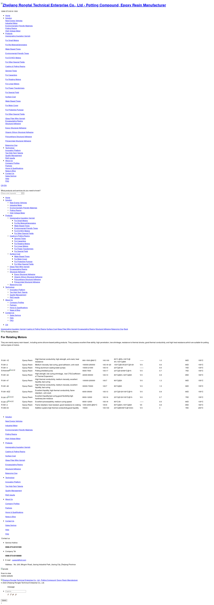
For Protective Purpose (14, 109)
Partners (8, 165)
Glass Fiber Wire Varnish (15, 118)
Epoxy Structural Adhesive (15, 128)
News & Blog (10, 171)
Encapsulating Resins (14, 121)
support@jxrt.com (19, 560)
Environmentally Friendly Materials (19, 25)
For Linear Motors (12, 83)
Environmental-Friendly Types (17, 53)
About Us (9, 160)
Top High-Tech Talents (14, 153)
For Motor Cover (11, 105)
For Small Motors (12, 40)
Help (7, 178)
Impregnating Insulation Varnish (17, 36)
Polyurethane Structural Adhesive (18, 136)
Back (126, 329)
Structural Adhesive (13, 123)
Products (8, 33)
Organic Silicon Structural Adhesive (19, 132)
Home (7, 15)
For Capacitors (11, 75)
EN (5, 185)
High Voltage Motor (13, 31)
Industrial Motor (11, 23)
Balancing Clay (11, 145)
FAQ (7, 181)
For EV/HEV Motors (13, 57)
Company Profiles (12, 163)
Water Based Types (13, 49)
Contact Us (9, 173)
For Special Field (12, 92)
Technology (9, 148)
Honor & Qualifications (14, 168)
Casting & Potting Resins (15, 66)
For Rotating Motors (13, 79)
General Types (11, 70)
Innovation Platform (13, 150)
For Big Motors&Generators (16, 44)
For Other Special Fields (15, 62)
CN (2, 185)
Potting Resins (11, 28)
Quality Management (13, 155)
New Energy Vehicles (13, 20)
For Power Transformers (14, 88)
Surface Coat (10, 96)
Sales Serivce (10, 176)
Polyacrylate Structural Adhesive (18, 141)
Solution (8, 18)
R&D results (10, 158)
